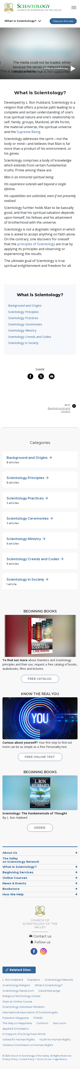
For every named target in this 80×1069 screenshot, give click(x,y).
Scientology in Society (23, 343)
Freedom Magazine (15, 1017)
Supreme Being (28, 132)
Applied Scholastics (15, 1028)
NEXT (67, 405)
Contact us (42, 936)
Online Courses (14, 878)
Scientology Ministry (22, 330)
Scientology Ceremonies (25, 324)
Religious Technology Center (21, 996)
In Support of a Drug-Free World (23, 1034)
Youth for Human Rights (54, 1039)
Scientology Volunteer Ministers (23, 1006)
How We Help (13, 894)
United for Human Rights (18, 1039)
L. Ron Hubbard (12, 979)
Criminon (42, 1023)
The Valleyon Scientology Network (20, 860)
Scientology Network (59, 979)
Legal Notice (60, 1059)
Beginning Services (17, 872)
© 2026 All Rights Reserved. (37, 1055)
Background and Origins (25, 305)
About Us (9, 853)
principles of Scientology (36, 244)
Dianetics (33, 979)
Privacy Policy (10, 1059)
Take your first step (63, 21)
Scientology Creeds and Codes (29, 337)
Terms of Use (44, 1059)
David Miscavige (49, 990)
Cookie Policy (27, 1059)
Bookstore (10, 889)
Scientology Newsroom (18, 990)
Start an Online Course (17, 1001)
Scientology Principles (23, 312)
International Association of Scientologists (30, 1012)
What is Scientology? (21, 20)
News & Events (14, 883)
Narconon (59, 1023)
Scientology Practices (23, 318)
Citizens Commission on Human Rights (27, 1045)
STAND (38, 1017)
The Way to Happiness (17, 1023)
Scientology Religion (16, 985)
